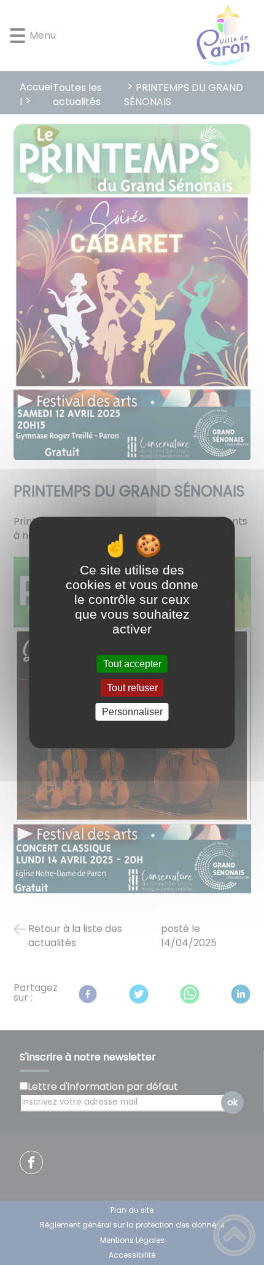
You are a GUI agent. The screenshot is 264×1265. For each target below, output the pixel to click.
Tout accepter (132, 664)
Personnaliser (132, 712)
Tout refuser (132, 688)
